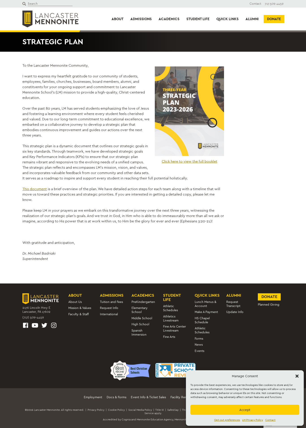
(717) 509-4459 (33, 317)
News (199, 344)
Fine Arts (169, 337)
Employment (93, 397)
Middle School (141, 318)
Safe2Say (173, 409)
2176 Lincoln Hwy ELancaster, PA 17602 (36, 310)
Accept (244, 410)
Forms (199, 338)
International (109, 314)
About (117, 19)
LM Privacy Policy (252, 420)
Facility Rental (180, 397)
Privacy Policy (96, 409)
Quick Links (227, 19)
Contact (270, 420)
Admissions (141, 19)
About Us (75, 302)
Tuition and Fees (111, 302)
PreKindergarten (143, 302)
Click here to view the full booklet (189, 161)
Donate (274, 19)
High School (140, 324)
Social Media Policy (140, 409)
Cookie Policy (116, 409)
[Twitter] (44, 326)
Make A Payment (206, 312)
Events (199, 351)
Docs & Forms (116, 397)
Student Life (197, 19)
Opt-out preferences (227, 420)
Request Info (109, 308)
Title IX (159, 409)
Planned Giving (268, 304)
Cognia (126, 419)
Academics (169, 19)
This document (34, 189)
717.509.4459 (274, 4)
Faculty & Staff (78, 314)
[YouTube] (35, 326)
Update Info (235, 312)
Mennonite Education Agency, (155, 419)
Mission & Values (79, 308)
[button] (297, 376)
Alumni (252, 19)
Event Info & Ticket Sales (148, 397)
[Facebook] (25, 326)
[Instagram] (54, 326)
